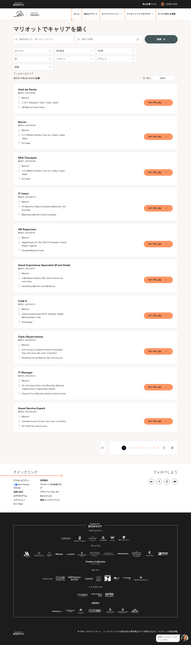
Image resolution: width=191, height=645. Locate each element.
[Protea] (141, 579)
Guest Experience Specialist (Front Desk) (44, 265)
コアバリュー (19, 500)
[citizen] (107, 580)
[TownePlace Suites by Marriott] (70, 611)
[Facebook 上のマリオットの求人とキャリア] (159, 481)
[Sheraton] (39, 555)
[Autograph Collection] (95, 554)
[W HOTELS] (112, 539)
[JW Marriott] (123, 539)
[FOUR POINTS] (60, 579)
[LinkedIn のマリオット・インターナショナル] (151, 481)
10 (158, 447)
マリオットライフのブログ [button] (138, 14)
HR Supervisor (27, 229)
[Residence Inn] (57, 611)
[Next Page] (164, 448)
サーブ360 (18, 504)
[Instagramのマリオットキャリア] (167, 481)
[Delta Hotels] (49, 555)
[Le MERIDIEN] (70, 554)
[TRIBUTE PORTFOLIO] (108, 554)
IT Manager (25, 372)
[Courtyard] (48, 578)
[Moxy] (127, 578)
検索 (159, 39)
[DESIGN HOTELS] (123, 554)
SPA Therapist (27, 158)
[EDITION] (66, 538)
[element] (81, 611)
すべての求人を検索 (166, 14)
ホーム (77, 14)
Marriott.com (46, 496)
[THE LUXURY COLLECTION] (93, 539)
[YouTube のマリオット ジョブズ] (175, 481)
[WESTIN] (59, 554)
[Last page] (172, 448)
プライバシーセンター (50, 492)
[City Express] (82, 597)
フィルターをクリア (23, 73)
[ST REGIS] (103, 539)
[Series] (109, 596)
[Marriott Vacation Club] (136, 555)
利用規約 (44, 480)
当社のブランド (90, 14)
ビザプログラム (20, 496)
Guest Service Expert (31, 408)
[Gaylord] (149, 555)
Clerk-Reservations (30, 337)
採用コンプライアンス (50, 500)
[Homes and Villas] (123, 611)
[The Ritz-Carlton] (79, 539)
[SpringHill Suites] (75, 579)
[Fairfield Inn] (89, 578)
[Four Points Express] (96, 597)
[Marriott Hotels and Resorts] (27, 555)
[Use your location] (139, 39)
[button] (33, 51)
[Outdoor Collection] (95, 563)
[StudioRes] (94, 612)
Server (22, 122)
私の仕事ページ (149, 4)
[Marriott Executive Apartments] (135, 611)
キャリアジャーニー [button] (110, 14)
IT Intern (23, 193)
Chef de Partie (27, 89)
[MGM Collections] (162, 554)
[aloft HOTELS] (117, 578)
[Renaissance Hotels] (82, 555)
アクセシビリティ (21, 480)
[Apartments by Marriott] (110, 611)
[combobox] (43, 39)
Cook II (22, 301)
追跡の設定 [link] (18, 492)
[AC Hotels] (98, 579)
